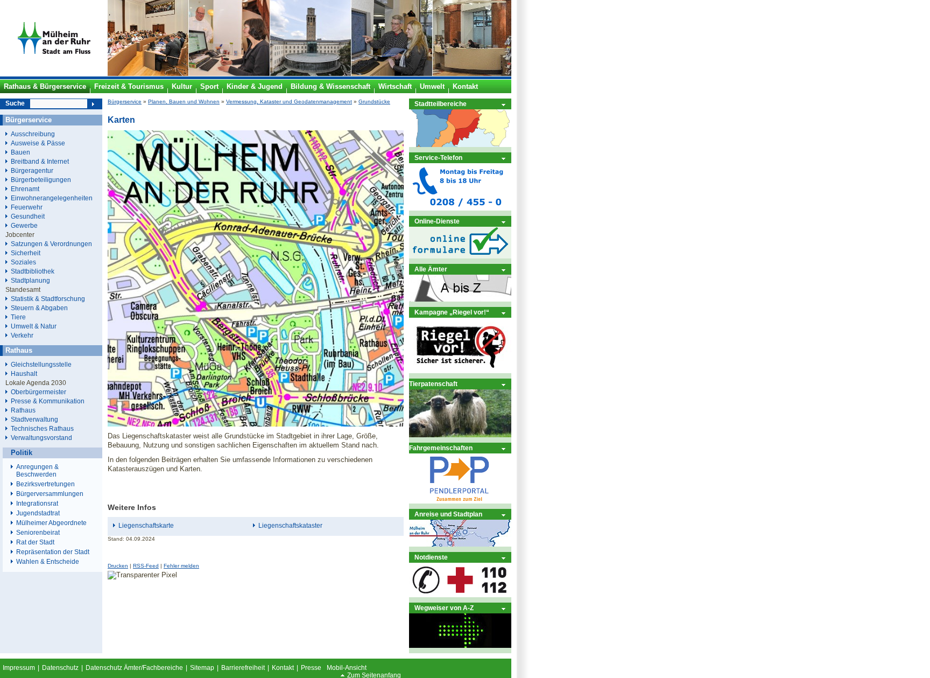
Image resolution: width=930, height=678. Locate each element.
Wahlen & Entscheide (47, 561)
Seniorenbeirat (38, 532)
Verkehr (22, 335)
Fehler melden (181, 566)
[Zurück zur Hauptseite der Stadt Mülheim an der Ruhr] (54, 74)
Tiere (18, 316)
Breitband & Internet (40, 161)
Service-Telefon (438, 157)
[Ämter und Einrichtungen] (460, 299)
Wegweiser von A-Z (444, 607)
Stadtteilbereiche (440, 103)
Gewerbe (24, 225)
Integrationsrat (37, 503)
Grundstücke (374, 101)
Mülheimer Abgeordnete (51, 523)
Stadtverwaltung (34, 419)
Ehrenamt (25, 188)
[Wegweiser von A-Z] (460, 645)
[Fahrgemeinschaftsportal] (460, 501)
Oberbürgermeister (38, 391)
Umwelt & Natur (34, 326)
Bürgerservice (125, 101)
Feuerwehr (27, 207)
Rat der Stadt (35, 542)
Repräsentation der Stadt (52, 552)
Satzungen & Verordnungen (51, 243)
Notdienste (431, 557)
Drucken (118, 566)
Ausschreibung (33, 133)
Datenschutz (60, 668)
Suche (15, 103)
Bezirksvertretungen (45, 484)
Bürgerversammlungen (49, 494)
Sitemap (202, 668)
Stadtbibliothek (32, 271)
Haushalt (24, 373)
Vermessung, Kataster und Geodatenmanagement (289, 101)
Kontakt (283, 668)
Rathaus (23, 410)
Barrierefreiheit (243, 668)
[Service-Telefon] (460, 208)
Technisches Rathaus (42, 428)
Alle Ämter (430, 268)
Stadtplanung (30, 280)
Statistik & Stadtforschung (48, 298)
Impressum (19, 668)
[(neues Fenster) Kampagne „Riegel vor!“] (460, 371)
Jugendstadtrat (38, 513)
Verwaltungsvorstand (41, 437)
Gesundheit (28, 216)
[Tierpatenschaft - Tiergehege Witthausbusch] (460, 435)
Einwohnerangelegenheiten (52, 197)
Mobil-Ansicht (347, 668)
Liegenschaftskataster (290, 525)
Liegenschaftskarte (146, 525)
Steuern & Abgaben (39, 307)
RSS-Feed (146, 566)
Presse (311, 668)
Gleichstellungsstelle (41, 364)
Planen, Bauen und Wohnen (184, 101)
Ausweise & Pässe (38, 142)
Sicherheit (25, 252)
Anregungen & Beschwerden (37, 470)
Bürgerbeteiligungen (41, 179)
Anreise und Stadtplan (448, 514)
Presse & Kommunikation (47, 400)
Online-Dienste (437, 221)
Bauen (20, 152)
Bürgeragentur (32, 170)
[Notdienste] (460, 595)
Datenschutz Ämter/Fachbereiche (134, 668)
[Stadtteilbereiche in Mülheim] (460, 145)
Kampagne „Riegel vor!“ (451, 312)
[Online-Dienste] (460, 256)
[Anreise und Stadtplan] (460, 544)
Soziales (23, 261)
